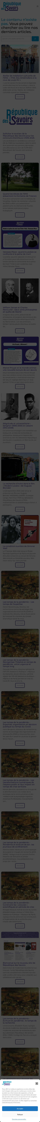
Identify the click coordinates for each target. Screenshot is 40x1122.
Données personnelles (19, 1119)
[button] (37, 1083)
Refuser (20, 1114)
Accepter (20, 1109)
